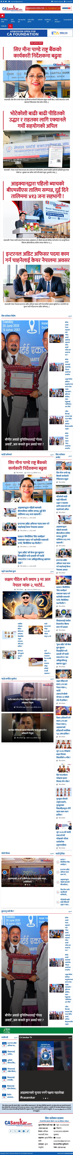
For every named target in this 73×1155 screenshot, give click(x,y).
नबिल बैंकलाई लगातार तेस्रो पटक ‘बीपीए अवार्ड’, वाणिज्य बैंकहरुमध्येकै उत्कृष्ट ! (69, 420)
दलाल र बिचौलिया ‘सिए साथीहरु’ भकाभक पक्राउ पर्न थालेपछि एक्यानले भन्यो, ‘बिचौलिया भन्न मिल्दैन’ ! (33, 540)
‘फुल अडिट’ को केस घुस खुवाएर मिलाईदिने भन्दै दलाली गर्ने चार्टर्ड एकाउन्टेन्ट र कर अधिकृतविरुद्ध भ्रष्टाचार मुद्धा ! (34, 558)
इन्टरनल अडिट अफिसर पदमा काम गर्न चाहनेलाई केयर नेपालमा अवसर (37, 257)
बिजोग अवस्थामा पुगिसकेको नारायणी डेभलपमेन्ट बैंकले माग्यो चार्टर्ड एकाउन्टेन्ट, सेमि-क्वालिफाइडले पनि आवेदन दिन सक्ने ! (11, 1096)
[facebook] (2, 2)
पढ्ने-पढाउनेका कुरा (21, 21)
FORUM (3, 26)
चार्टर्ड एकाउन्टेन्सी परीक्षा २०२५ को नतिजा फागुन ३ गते (47, 630)
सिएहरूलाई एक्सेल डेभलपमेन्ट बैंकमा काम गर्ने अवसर (11, 1052)
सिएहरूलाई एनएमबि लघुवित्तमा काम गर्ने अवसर (12, 1078)
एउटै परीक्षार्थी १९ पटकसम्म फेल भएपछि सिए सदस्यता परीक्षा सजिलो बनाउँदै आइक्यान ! (47, 662)
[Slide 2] (27, 884)
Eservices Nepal (69, 1153)
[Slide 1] (25, 884)
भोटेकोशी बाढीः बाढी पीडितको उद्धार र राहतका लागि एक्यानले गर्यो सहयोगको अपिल (37, 120)
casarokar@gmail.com (17, 2)
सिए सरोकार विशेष (8, 316)
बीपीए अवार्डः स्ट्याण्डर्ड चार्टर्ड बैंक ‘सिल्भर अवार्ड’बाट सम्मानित (68, 367)
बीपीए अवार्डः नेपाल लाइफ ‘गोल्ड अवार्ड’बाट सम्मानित (68, 441)
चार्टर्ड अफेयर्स (13, 21)
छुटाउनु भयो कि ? (7, 911)
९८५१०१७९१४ (69, 2)
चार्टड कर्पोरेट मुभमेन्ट (9, 679)
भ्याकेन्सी (40, 20)
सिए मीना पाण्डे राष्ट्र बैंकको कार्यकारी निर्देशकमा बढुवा (37, 52)
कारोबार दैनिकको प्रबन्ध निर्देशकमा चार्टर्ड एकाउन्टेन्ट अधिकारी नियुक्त (27, 731)
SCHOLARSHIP (68, 20)
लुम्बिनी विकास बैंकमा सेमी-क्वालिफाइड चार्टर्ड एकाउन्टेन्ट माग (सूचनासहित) (12, 1061)
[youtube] (6, 2)
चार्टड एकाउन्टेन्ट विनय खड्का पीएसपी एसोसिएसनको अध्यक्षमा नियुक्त (27, 701)
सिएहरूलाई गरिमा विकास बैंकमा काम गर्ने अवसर (11, 1087)
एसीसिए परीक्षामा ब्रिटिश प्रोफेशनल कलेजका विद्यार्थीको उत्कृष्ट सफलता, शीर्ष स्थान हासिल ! (20, 635)
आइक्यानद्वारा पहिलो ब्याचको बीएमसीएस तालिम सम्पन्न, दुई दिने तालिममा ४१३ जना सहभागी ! (37, 190)
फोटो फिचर (5, 853)
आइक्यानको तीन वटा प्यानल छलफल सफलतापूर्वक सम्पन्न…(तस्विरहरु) (27, 880)
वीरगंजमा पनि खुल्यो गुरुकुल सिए (21, 655)
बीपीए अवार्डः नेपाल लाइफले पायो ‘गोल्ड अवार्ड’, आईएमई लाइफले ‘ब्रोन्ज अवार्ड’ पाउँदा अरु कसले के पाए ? (68, 338)
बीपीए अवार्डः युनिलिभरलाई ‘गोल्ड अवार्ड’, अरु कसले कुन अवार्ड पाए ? (24, 442)
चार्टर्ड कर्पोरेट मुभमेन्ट (31, 21)
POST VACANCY (57, 21)
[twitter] (4, 2)
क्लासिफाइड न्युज (48, 21)
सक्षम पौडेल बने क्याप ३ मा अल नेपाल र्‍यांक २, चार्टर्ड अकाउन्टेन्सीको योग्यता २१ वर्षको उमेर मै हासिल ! (27, 582)
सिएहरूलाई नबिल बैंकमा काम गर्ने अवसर (11, 1070)
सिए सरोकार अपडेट (4, 21)
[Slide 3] (29, 884)
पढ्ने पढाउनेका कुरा (8, 571)
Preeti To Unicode (58, 2)
